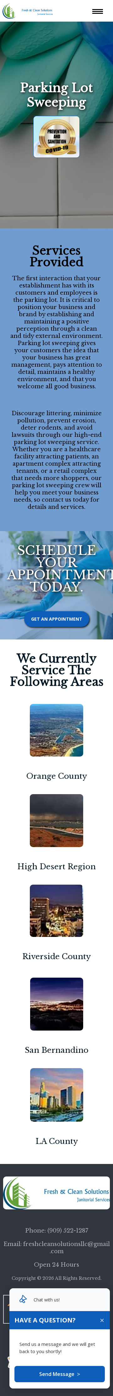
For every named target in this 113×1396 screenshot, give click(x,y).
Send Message (59, 1374)
